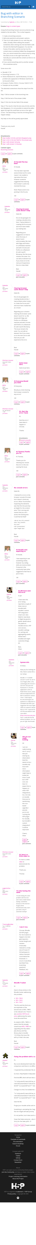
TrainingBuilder (8, 924)
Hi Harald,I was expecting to (21, 550)
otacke (9, 594)
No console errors (21, 488)
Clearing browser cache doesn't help (23, 210)
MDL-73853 (25, 1026)
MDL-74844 (19, 998)
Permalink (5, 172)
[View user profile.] (5, 164)
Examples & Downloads (18, 1139)
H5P (18, 1186)
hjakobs (11, 22)
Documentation (18, 1141)
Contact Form (18, 1160)
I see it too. (23, 927)
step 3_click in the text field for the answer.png (17, 140)
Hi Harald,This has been (21, 162)
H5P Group (28, 1192)
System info (24, 662)
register (10, 153)
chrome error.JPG (26, 440)
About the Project (18, 1179)
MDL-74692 (19, 1000)
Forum (18, 1146)
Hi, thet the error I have (23, 412)
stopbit (5, 1060)
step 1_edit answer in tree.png (12, 144)
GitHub (18, 1158)
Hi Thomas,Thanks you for (23, 452)
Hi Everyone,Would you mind (21, 382)
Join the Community (8, 1172)
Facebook (18, 1153)
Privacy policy (12, 1194)
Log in (3, 153)
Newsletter (18, 1162)
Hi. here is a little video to (24, 855)
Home (18, 1137)
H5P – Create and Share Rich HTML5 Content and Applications (18, 2)
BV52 (4, 166)
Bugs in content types (13, 26)
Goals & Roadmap (18, 1144)
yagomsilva (6, 888)
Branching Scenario (7, 150)
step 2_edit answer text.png (11, 142)
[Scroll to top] (18, 1199)
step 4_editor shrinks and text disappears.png (17, 138)
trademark (19, 1192)
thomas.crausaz (8, 360)
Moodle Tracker (20, 983)
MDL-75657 (19, 1002)
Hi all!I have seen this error (24, 591)
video (21, 862)
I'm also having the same (23, 891)
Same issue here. (23, 363)
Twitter (18, 1156)
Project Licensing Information (18, 1176)
